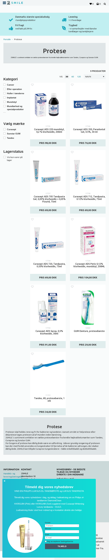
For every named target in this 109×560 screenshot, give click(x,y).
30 (67, 76)
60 (73, 76)
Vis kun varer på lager (14, 158)
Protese (18, 39)
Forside (6, 15)
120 (79, 76)
